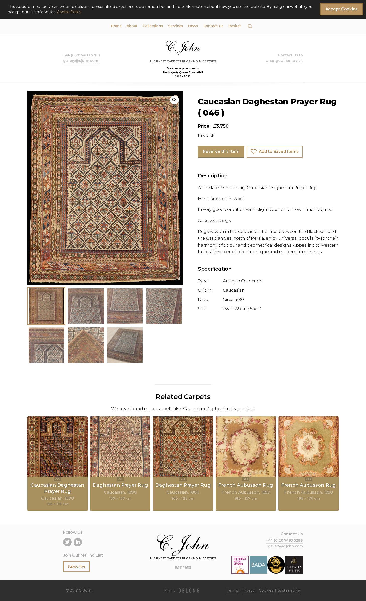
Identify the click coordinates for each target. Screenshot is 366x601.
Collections (153, 26)
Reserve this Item (221, 151)
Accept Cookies (341, 9)
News (193, 26)
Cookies (266, 590)
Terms (232, 590)
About (132, 26)
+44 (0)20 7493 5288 (81, 55)
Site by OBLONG (183, 590)
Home (116, 26)
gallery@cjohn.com (80, 60)
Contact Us (213, 26)
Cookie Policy (69, 11)
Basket (235, 26)
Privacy (248, 590)
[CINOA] (276, 564)
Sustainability (289, 590)
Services (175, 26)
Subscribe (76, 566)
